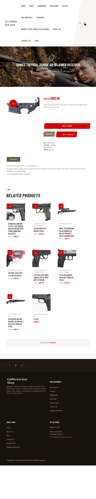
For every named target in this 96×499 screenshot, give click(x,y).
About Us (10, 432)
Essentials (53, 399)
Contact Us (53, 407)
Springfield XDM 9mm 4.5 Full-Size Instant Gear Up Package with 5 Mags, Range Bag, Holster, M (15, 229)
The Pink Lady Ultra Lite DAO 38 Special (15, 274)
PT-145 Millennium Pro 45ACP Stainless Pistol (66, 277)
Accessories (54, 387)
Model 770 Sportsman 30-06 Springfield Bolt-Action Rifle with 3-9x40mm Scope (66, 232)
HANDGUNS (54, 395)
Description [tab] (13, 159)
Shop (31, 71)
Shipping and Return (56, 411)
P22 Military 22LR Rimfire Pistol (40, 229)
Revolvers (20, 270)
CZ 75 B (36, 319)
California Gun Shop (21, 460)
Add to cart (67, 126)
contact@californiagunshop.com (61, 437)
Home (24, 71)
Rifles (60, 225)
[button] (36, 100)
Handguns (41, 223)
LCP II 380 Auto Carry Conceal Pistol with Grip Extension (41, 277)
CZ (34, 314)
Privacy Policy (54, 403)
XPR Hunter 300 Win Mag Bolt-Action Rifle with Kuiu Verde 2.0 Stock (15, 323)
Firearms (53, 145)
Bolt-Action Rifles (63, 223)
